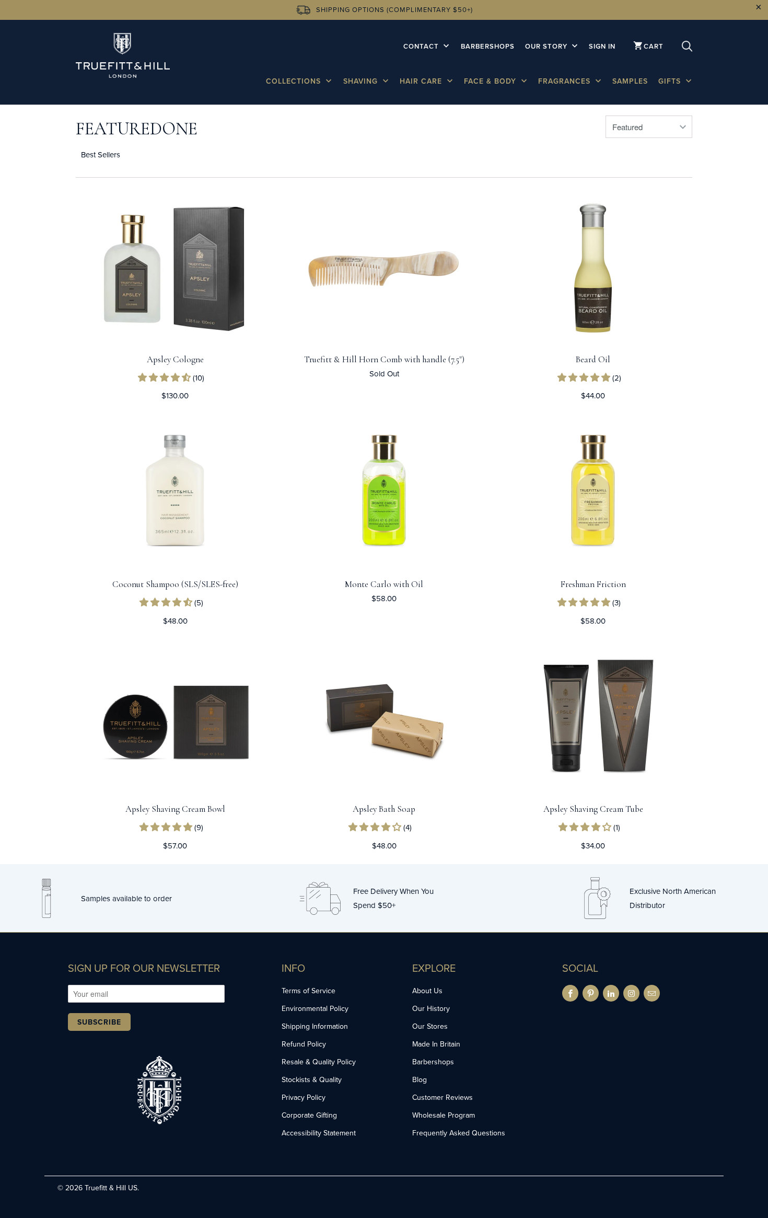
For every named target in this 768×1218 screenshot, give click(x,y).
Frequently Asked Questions (458, 1133)
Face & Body (491, 81)
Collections (294, 81)
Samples (630, 81)
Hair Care (422, 81)
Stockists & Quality (312, 1079)
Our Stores (430, 1026)
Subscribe (99, 1022)
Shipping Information (315, 1026)
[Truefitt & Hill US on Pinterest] (591, 993)
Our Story (547, 46)
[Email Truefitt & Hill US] (652, 993)
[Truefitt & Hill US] (123, 57)
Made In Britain (436, 1044)
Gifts (670, 81)
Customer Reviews (442, 1097)
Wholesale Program (443, 1115)
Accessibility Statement (319, 1133)
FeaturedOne (136, 129)
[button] (165, 377)
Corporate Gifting (309, 1115)
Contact (422, 46)
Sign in (602, 46)
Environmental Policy (315, 1008)
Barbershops (488, 46)
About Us (427, 990)
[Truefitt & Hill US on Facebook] (570, 993)
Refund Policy (304, 1044)
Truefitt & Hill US (111, 1187)
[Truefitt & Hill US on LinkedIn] (611, 993)
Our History (431, 1008)
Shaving (361, 81)
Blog (419, 1079)
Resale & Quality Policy (319, 1061)
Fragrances (565, 81)
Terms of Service (308, 990)
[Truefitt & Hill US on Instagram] (631, 993)
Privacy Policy (303, 1097)
